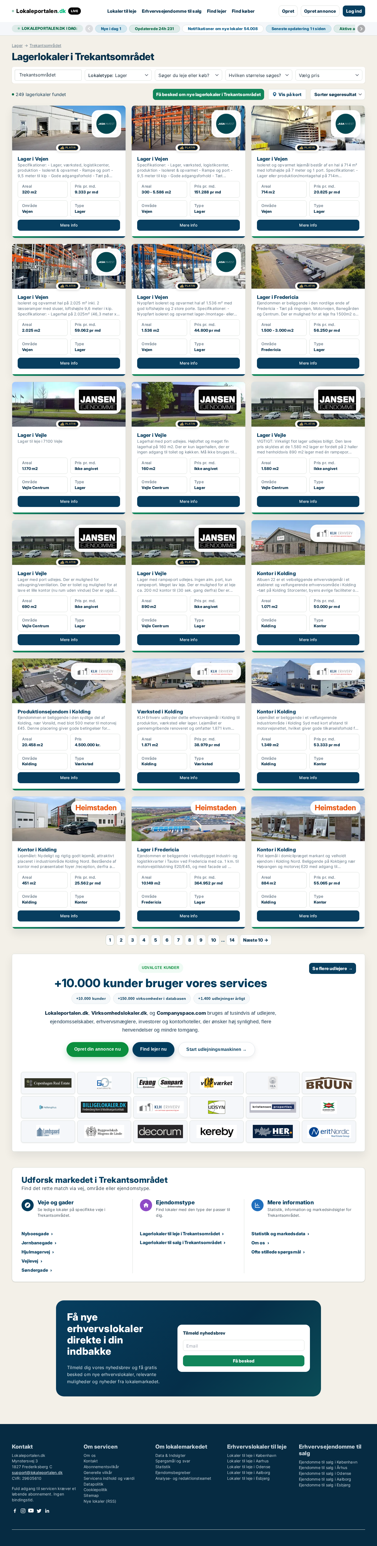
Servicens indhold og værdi (109, 1478)
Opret (288, 11)
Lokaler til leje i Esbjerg (248, 1478)
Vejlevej (30, 1261)
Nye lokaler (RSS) (100, 1501)
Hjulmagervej (36, 1252)
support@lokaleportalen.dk (37, 1472)
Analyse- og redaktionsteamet (183, 1478)
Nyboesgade (35, 1233)
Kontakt (91, 1461)
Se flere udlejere (332, 968)
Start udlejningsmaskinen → (216, 1049)
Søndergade (35, 1270)
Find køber (243, 11)
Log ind (354, 11)
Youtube (31, 1510)
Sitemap (91, 1495)
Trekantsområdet (45, 45)
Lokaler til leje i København (252, 1455)
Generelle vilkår (98, 1472)
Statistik (163, 1466)
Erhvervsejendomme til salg (171, 11)
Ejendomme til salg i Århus (323, 1467)
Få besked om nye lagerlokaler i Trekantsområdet (208, 94)
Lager (17, 45)
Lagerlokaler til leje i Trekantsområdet (180, 1233)
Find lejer (216, 11)
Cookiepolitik (96, 1489)
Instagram (23, 1510)
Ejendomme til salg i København (328, 1462)
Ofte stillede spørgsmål (276, 1252)
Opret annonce (320, 11)
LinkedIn (47, 1510)
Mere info (69, 225)
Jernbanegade (37, 1242)
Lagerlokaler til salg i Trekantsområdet (181, 1242)
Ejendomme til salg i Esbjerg (325, 1485)
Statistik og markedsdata (278, 1233)
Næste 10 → (255, 940)
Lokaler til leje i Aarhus (248, 1461)
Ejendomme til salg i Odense (325, 1473)
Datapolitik (93, 1484)
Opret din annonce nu (97, 1049)
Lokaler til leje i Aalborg (248, 1472)
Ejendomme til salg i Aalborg (325, 1479)
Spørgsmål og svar (172, 1461)
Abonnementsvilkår (101, 1466)
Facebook (15, 1510)
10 (213, 940)
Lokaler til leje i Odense (248, 1466)
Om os (258, 1242)
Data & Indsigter (170, 1455)
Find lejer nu (153, 1049)
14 (232, 940)
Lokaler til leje (121, 11)
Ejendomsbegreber (172, 1472)
